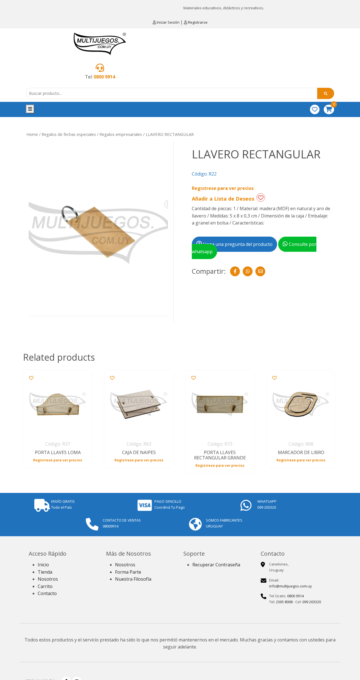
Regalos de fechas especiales (69, 134)
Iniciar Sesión (168, 22)
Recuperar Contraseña (216, 565)
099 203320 (311, 601)
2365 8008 (284, 601)
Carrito (45, 586)
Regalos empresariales (121, 134)
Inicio (43, 565)
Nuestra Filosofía (133, 579)
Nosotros (48, 579)
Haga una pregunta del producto (237, 244)
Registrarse (197, 22)
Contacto (47, 593)
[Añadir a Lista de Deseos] (260, 197)
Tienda (45, 572)
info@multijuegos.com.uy (290, 586)
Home (32, 134)
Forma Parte (128, 572)
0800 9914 (104, 77)
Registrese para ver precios (223, 188)
